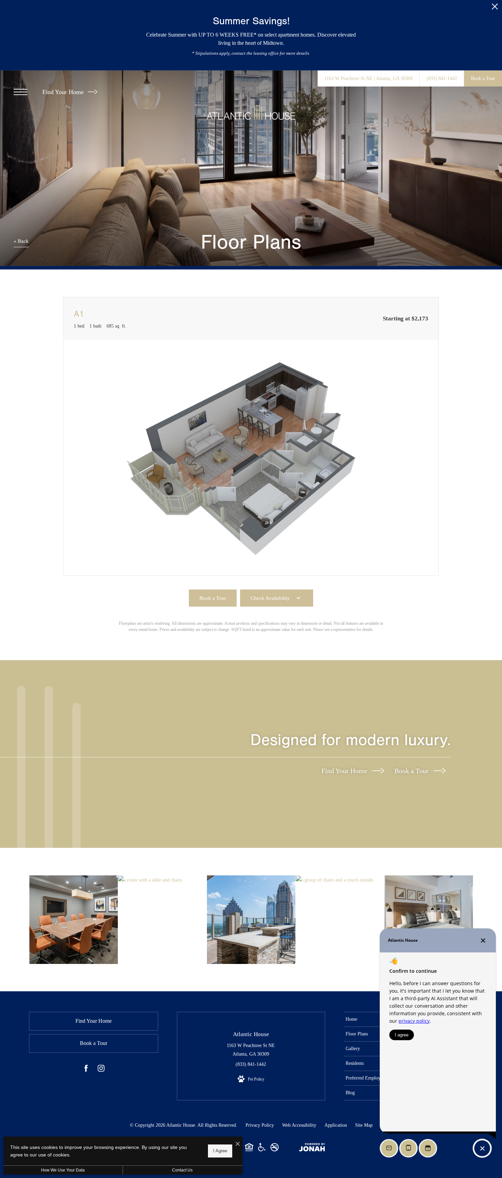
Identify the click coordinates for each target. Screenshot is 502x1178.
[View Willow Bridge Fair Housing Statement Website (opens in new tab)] (249, 1149)
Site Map (364, 1125)
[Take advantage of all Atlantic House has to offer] (73, 919)
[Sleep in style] (429, 919)
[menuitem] (375, 1019)
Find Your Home (63, 92)
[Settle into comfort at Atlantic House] (340, 879)
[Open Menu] (20, 92)
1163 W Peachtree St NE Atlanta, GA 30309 (251, 1050)
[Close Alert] (495, 8)
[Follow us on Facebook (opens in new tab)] (86, 1069)
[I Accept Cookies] (238, 1144)
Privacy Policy (260, 1125)
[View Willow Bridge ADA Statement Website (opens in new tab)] (262, 1149)
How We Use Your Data (63, 1170)
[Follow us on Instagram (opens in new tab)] (101, 1069)
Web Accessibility (299, 1125)
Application (335, 1125)
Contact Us (182, 1170)
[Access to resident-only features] (251, 919)
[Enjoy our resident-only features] (162, 879)
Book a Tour (412, 771)
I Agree (220, 1150)
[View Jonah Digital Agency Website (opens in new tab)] (312, 1148)
